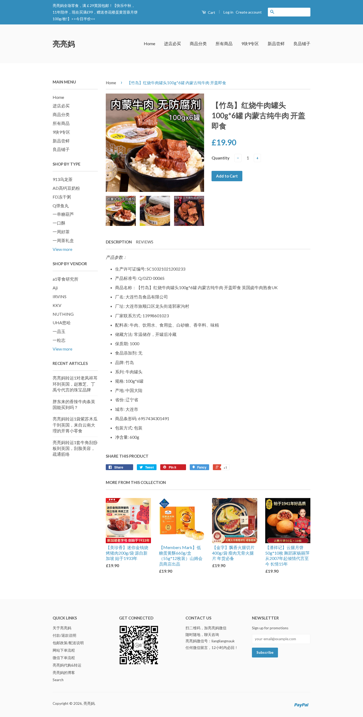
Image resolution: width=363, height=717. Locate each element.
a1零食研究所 (65, 278)
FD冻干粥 (62, 196)
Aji (55, 287)
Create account (249, 12)
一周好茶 (61, 231)
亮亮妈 (64, 43)
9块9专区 (250, 43)
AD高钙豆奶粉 (66, 188)
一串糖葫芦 (63, 214)
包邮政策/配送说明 (68, 643)
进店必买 (172, 43)
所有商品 (224, 43)
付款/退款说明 (64, 635)
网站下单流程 (64, 650)
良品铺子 (301, 43)
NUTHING (63, 314)
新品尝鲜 (276, 43)
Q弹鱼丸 (61, 205)
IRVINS (59, 296)
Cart (211, 12)
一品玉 (59, 331)
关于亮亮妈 (62, 628)
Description (119, 241)
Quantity (221, 157)
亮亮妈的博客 (64, 672)
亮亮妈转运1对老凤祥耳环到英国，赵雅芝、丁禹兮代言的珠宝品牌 (75, 383)
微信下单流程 (64, 658)
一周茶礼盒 (63, 240)
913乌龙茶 (63, 179)
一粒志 (59, 340)
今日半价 (83, 18)
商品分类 (198, 43)
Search (58, 680)
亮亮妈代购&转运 (67, 665)
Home (149, 43)
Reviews (144, 241)
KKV (57, 305)
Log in (228, 12)
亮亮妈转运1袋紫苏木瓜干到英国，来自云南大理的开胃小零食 (75, 424)
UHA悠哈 (62, 322)
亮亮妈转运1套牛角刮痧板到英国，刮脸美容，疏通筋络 (75, 448)
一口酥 (59, 222)
